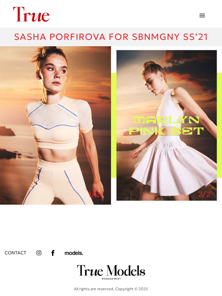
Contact (15, 253)
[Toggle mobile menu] (202, 15)
